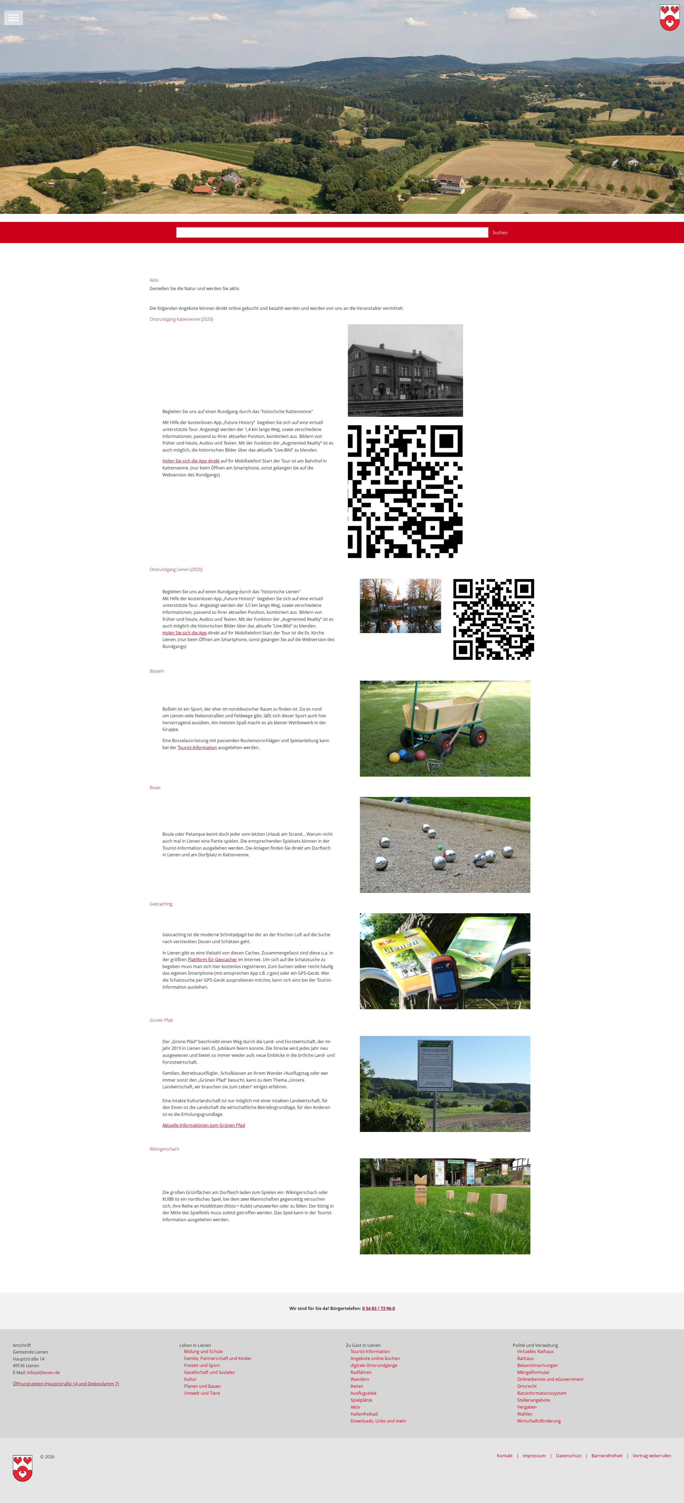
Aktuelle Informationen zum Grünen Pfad (203, 1125)
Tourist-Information (197, 747)
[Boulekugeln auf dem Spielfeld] (445, 845)
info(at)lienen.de (43, 1372)
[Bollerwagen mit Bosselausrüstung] (445, 729)
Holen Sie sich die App (184, 633)
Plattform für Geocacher (212, 959)
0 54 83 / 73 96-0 (378, 1308)
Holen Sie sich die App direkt (191, 461)
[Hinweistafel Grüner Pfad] (445, 1084)
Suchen (500, 233)
